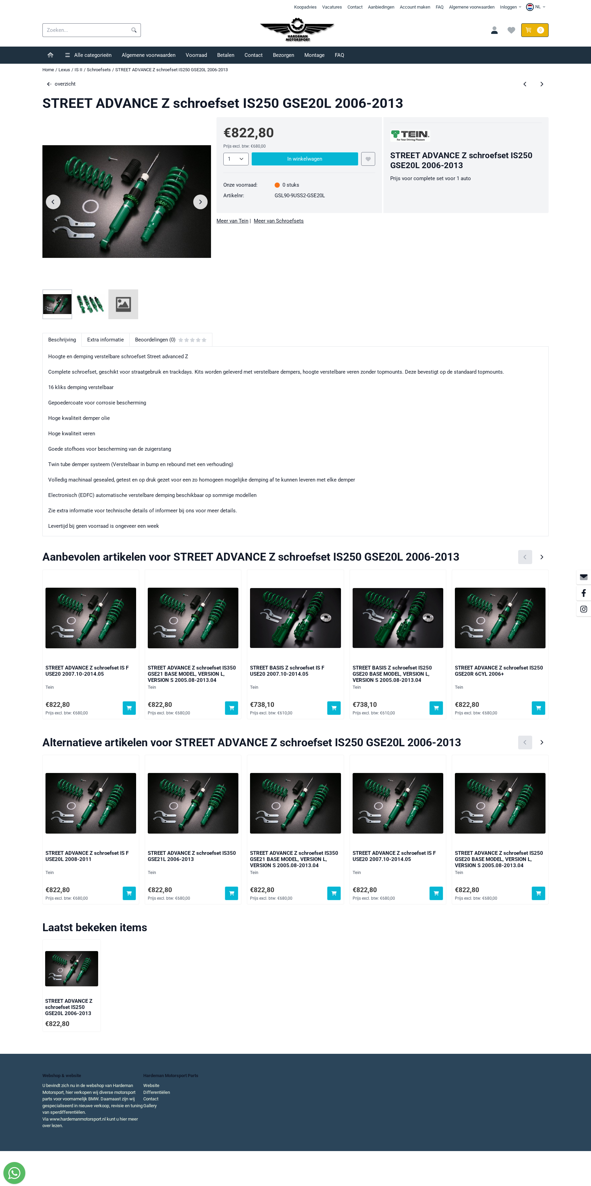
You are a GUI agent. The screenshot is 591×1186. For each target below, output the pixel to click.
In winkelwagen (304, 159)
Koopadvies (305, 7)
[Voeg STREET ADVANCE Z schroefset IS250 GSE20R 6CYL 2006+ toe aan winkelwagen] (538, 708)
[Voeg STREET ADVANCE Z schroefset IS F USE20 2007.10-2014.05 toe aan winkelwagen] (129, 708)
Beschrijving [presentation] (62, 340)
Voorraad (196, 55)
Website (151, 1085)
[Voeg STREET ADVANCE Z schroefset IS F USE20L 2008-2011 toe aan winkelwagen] (129, 893)
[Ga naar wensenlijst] (511, 30)
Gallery (150, 1105)
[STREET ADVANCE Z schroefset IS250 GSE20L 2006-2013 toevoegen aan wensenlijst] (368, 159)
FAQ (440, 7)
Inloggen (508, 7)
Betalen (225, 55)
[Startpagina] (50, 55)
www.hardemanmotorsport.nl (78, 1119)
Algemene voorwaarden (472, 7)
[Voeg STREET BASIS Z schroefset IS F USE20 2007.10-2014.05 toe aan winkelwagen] (334, 708)
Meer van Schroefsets (279, 221)
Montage (314, 55)
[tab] (61, 340)
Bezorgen (283, 55)
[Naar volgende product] (542, 84)
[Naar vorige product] (525, 84)
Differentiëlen (156, 1092)
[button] (537, 7)
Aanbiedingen (381, 7)
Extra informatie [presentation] (105, 340)
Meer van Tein (232, 221)
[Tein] (410, 140)
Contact (355, 7)
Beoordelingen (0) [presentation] (155, 340)
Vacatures (332, 7)
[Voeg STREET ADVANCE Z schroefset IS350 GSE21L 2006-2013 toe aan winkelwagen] (232, 893)
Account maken (415, 7)
